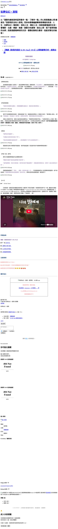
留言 (13, 312)
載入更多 (3, 323)
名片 (5, 43)
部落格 (5, 41)
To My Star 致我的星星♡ (16, 318)
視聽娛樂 (13, 36)
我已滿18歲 (3, 526)
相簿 (5, 39)
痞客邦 (10, 312)
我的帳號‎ (48, 492)
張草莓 (2, 303)
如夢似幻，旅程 (9, 11)
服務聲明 (43, 507)
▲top (2, 320)
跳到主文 (3, 16)
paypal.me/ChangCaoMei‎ (7, 485)
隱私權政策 (37, 507)
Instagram (29, 288)
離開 (9, 526)
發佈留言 (3, 333)
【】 (7, 242)
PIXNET (17, 507)
